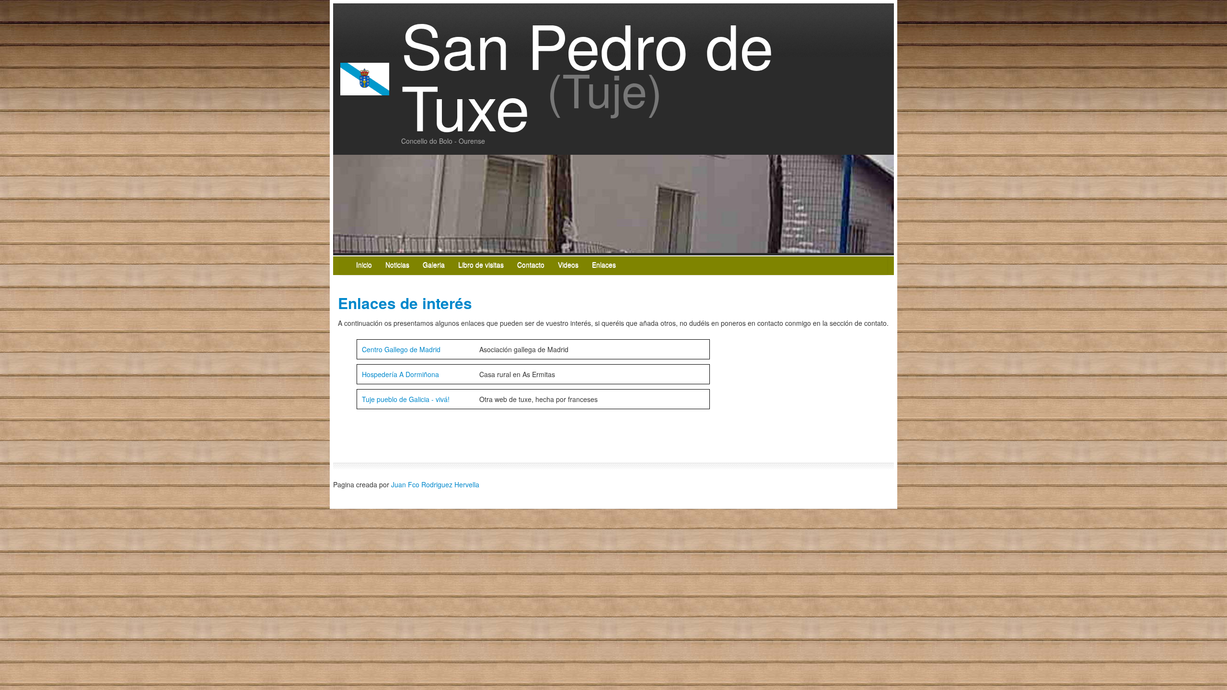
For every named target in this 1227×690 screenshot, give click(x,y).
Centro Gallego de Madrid (401, 349)
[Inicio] (364, 77)
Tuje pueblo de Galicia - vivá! (406, 399)
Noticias (397, 264)
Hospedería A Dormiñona (400, 374)
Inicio (364, 264)
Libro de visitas (481, 264)
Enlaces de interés (405, 303)
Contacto (530, 264)
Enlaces (604, 264)
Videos (568, 264)
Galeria (434, 264)
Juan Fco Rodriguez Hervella (435, 484)
